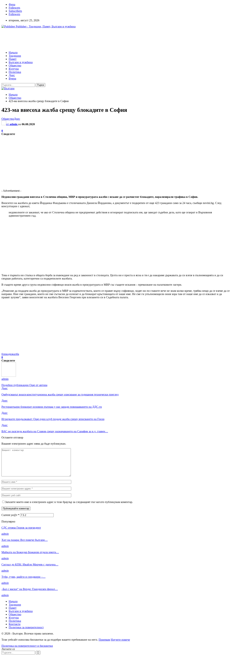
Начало (13, 52)
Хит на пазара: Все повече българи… (24, 539)
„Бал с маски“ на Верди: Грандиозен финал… (29, 589)
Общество (15, 65)
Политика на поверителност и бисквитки (27, 645)
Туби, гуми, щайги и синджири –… (23, 576)
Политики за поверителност (26, 627)
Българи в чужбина (21, 62)
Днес (12, 75)
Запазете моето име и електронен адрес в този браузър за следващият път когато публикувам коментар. (69, 502)
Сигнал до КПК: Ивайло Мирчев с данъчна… (29, 564)
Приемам (104, 639)
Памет (12, 59)
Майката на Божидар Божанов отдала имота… (30, 552)
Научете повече (120, 639)
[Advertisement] (67, 39)
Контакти (14, 624)
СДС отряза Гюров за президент (21, 527)
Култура (14, 68)
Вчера (12, 78)
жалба (15, 354)
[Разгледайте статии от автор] (8, 375)
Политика (15, 72)
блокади (6, 354)
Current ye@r (10, 515)
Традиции (15, 55)
